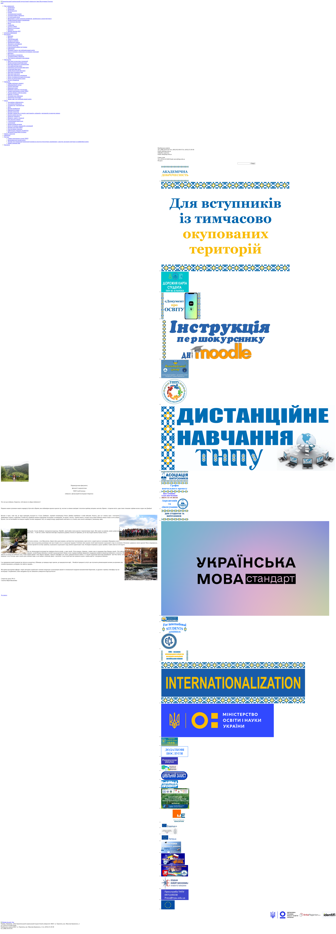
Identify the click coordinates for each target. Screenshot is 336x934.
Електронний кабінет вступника (17, 47)
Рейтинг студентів (13, 94)
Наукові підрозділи (13, 111)
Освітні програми (13, 45)
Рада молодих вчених (14, 119)
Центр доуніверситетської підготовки (19, 77)
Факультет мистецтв (14, 74)
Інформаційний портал (14, 85)
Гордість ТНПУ (12, 26)
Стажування (11, 122)
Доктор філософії (13, 39)
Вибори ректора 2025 (14, 31)
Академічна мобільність (15, 104)
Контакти (10, 29)
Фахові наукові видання (15, 124)
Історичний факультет (14, 69)
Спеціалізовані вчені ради (15, 121)
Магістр (10, 37)
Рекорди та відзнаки (14, 28)
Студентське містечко (14, 22)
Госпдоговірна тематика (15, 129)
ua (1, 3)
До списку (4, 595)
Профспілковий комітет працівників (18, 20)
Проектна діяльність (14, 116)
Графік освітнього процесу (16, 83)
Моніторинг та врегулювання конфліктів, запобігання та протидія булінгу (30, 18)
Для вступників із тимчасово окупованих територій (23, 51)
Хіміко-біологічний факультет (16, 70)
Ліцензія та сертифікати (15, 44)
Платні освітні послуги (15, 115)
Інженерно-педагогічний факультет (18, 67)
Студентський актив (14, 17)
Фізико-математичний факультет (17, 63)
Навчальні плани (13, 88)
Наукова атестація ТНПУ (15, 127)
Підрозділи (11, 9)
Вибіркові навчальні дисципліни (17, 89)
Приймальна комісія (14, 42)
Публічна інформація (10, 33)
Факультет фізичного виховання (17, 75)
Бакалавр (10, 36)
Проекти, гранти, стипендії (16, 118)
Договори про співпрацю (15, 96)
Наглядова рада (12, 10)
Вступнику (7, 34)
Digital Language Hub (14, 143)
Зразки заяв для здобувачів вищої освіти (19, 99)
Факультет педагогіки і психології (18, 61)
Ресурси (6, 137)
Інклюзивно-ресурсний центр (16, 140)
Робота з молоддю (9, 134)
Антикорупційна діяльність (16, 15)
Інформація (11, 48)
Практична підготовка (14, 97)
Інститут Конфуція (13, 80)
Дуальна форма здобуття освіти (17, 92)
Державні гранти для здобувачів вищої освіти (21, 50)
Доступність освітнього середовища (18, 58)
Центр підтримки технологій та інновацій (20, 126)
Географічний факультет (15, 66)
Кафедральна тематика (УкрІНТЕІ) (18, 130)
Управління (11, 7)
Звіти (9, 107)
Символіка (11, 25)
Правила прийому (13, 40)
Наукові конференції (14, 108)
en (2, 3)
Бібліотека (7, 135)
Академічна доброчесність (15, 102)
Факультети (7, 59)
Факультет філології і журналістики (18, 64)
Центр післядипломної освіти (16, 78)
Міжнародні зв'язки (13, 110)
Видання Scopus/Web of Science (17, 132)
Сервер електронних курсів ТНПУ (18, 91)
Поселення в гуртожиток (15, 55)
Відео (9, 23)
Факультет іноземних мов (15, 72)
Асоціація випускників (15, 14)
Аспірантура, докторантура (16, 105)
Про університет (9, 6)
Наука (6, 100)
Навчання (7, 81)
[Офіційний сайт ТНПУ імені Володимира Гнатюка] (27, 1)
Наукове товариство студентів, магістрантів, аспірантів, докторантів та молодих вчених (34, 113)
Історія (10, 12)
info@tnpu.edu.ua (22, 925)
